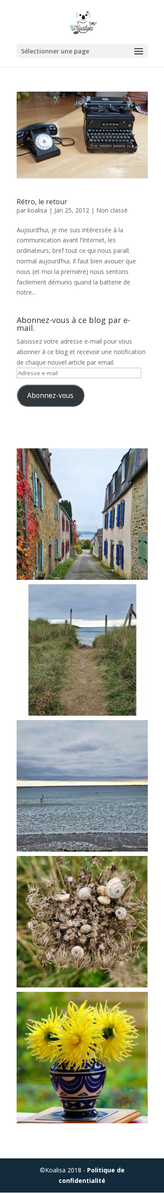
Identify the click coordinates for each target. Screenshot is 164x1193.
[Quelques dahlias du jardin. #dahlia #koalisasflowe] (82, 1057)
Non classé (112, 210)
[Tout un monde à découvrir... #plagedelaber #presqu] (82, 921)
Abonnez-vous (50, 395)
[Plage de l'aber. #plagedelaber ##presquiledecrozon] (82, 786)
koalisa (37, 210)
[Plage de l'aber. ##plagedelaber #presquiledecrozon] (82, 650)
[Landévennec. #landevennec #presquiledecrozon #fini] (82, 514)
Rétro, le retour (42, 201)
